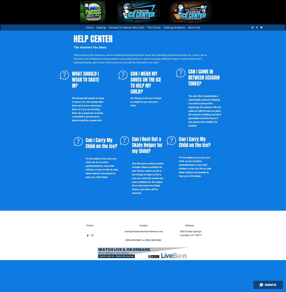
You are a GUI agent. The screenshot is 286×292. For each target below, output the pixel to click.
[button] (101, 27)
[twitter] (261, 27)
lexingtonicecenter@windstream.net (144, 231)
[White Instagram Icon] (252, 27)
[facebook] (256, 27)
